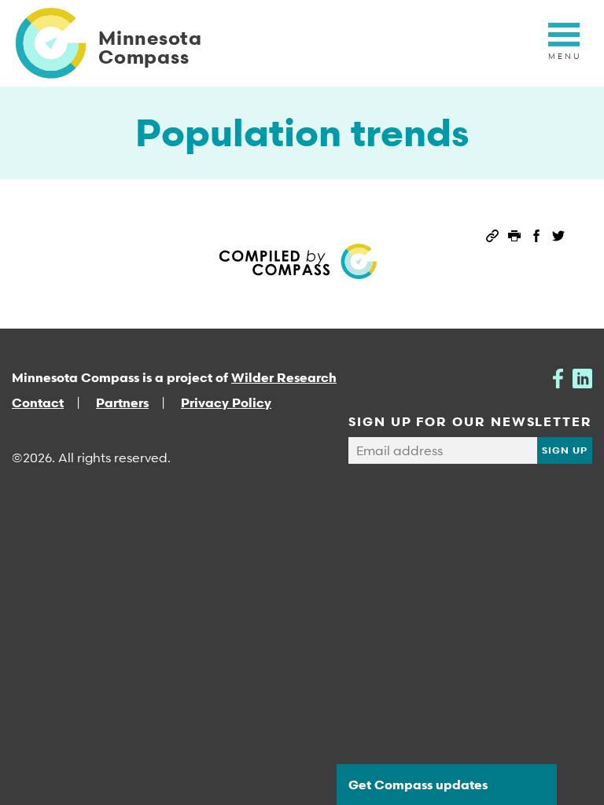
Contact (38, 402)
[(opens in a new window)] (558, 377)
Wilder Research (284, 377)
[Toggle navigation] (564, 43)
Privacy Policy (226, 402)
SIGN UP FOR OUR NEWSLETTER (470, 421)
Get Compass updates (418, 784)
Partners (122, 402)
